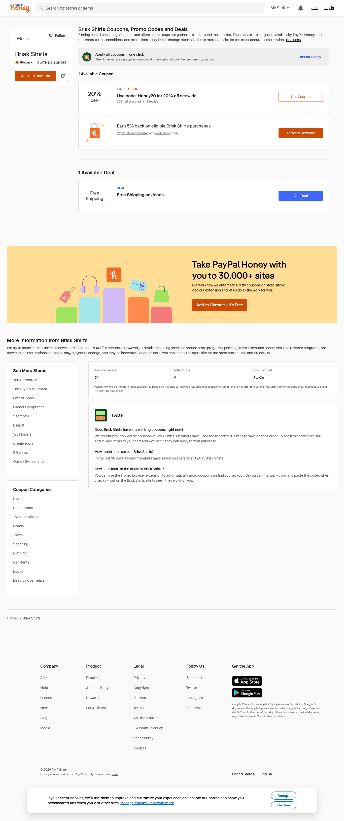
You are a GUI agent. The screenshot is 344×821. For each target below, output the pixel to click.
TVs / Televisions (26, 517)
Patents (139, 698)
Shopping (20, 544)
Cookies (139, 748)
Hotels (18, 526)
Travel (18, 535)
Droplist (92, 677)
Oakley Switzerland (28, 461)
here (115, 774)
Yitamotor (21, 416)
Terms (138, 708)
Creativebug (23, 443)
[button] (252, 774)
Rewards (93, 698)
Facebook (194, 677)
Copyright (141, 687)
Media (45, 728)
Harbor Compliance (29, 407)
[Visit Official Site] (63, 76)
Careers (46, 698)
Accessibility (143, 738)
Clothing (19, 553)
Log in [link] (329, 8)
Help (44, 687)
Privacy (139, 677)
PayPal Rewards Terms (132, 133)
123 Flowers (22, 434)
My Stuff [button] (277, 8)
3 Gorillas (20, 452)
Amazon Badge (98, 687)
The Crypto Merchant (30, 389)
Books (18, 571)
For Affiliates (96, 708)
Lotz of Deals (23, 398)
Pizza (17, 499)
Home (12, 618)
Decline (283, 805)
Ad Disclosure (144, 718)
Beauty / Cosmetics (29, 580)
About (45, 677)
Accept (284, 796)
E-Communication (148, 728)
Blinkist (18, 425)
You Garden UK (25, 380)
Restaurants (23, 508)
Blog (43, 718)
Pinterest (193, 708)
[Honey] (20, 8)
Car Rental (21, 562)
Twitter (191, 687)
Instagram (194, 698)
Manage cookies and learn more (147, 803)
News (44, 708)
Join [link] (315, 8)
